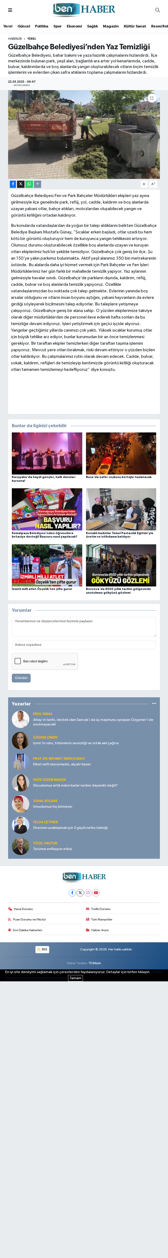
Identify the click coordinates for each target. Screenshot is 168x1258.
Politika (41, 26)
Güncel (24, 26)
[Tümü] (154, 704)
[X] (80, 892)
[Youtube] (96, 892)
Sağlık (92, 26)
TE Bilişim (94, 963)
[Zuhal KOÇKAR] (20, 804)
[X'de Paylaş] (20, 184)
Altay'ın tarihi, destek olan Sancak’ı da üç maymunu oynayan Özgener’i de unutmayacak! (93, 722)
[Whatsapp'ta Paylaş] (29, 184)
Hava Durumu (23, 909)
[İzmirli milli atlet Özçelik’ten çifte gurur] (47, 565)
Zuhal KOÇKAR (45, 801)
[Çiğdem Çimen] (20, 740)
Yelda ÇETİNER (45, 822)
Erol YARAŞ (42, 714)
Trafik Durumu (100, 909)
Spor (57, 26)
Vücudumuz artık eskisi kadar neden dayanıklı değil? (75, 785)
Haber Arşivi (100, 930)
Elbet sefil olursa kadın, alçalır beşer (62, 764)
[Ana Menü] (10, 10)
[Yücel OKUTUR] (20, 846)
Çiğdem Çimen (45, 737)
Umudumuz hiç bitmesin (52, 807)
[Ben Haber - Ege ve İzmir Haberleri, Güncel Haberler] (84, 10)
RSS (44, 949)
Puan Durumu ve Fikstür (29, 919)
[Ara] (157, 10)
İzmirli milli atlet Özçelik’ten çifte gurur (42, 589)
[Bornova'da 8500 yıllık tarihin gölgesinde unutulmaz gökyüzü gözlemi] (121, 565)
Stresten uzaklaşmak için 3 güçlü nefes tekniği (70, 828)
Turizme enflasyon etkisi (52, 849)
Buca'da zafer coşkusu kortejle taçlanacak (119, 477)
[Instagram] (88, 892)
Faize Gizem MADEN (49, 780)
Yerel (7, 26)
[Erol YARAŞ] (20, 719)
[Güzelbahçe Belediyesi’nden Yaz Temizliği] (84, 134)
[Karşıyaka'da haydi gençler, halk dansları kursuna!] (47, 453)
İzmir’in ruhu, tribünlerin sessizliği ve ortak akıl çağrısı (76, 743)
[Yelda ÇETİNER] (20, 825)
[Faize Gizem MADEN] (20, 783)
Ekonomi (74, 26)
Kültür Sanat (135, 26)
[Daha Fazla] (37, 184)
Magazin (111, 26)
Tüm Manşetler (101, 919)
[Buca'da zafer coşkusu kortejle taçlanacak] (121, 453)
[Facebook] (72, 892)
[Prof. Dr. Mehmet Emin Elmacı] (20, 761)
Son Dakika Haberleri (27, 930)
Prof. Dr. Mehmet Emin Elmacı (58, 758)
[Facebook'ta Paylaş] (13, 184)
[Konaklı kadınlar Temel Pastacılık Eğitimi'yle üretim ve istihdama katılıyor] (121, 509)
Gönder (21, 678)
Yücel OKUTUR (45, 843)
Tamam (75, 978)
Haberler (15, 38)
